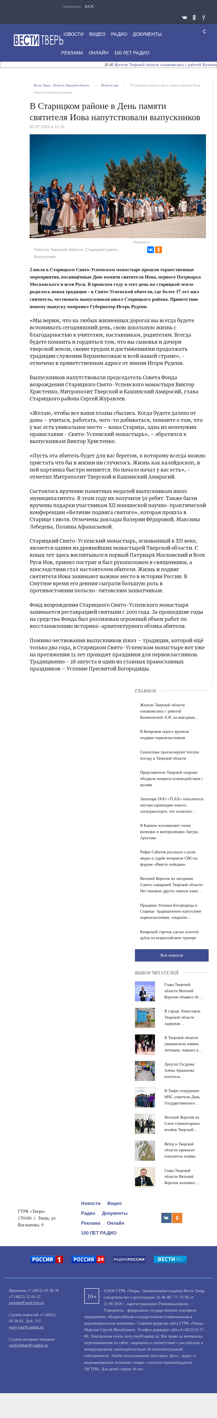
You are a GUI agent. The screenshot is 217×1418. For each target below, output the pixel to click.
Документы (147, 34)
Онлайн (98, 53)
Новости (72, 34)
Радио (119, 34)
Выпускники (45, 256)
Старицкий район (101, 249)
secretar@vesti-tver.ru (26, 1302)
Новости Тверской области (58, 249)
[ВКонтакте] (150, 249)
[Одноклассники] (158, 249)
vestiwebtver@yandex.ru (28, 1345)
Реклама (72, 53)
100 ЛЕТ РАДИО (131, 53)
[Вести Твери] (38, 40)
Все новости (171, 955)
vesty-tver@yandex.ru (26, 1327)
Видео (97, 34)
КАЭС (89, 6)
